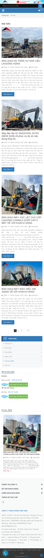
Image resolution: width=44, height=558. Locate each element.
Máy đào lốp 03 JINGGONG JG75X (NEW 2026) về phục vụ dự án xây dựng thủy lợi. (20, 136)
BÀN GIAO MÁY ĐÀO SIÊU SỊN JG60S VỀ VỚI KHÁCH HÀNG (19, 290)
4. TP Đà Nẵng (33, 540)
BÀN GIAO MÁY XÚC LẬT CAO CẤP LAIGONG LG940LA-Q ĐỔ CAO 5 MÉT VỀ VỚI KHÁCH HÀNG (21, 220)
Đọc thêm (7, 94)
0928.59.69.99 (17, 380)
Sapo (27, 556)
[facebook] (3, 502)
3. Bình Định (22, 540)
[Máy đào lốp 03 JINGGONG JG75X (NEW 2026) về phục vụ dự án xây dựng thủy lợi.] (22, 115)
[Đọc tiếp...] (7, 471)
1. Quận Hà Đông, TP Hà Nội (16, 537)
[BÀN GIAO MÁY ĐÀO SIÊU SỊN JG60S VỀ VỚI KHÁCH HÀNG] (22, 273)
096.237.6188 (13, 392)
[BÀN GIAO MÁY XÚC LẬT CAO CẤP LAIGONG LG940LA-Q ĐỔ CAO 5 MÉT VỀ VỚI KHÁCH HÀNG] (22, 194)
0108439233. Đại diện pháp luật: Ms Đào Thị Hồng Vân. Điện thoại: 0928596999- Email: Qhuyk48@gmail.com (22, 523)
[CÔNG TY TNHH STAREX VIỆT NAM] (22, 2)
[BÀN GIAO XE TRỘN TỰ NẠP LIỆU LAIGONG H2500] (22, 42)
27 (28, 330)
